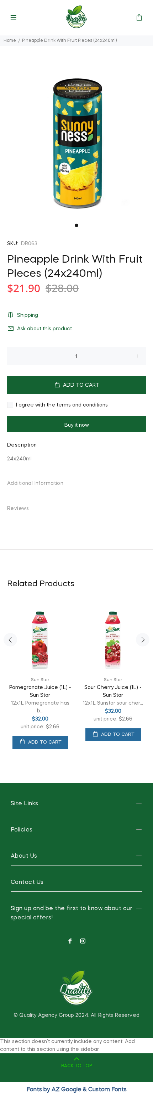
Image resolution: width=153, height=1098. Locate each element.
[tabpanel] (76, 143)
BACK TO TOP (76, 1066)
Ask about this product (44, 328)
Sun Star (40, 680)
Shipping (27, 315)
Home (10, 41)
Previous (10, 639)
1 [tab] (76, 225)
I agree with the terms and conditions (62, 405)
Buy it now (76, 425)
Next (142, 639)
